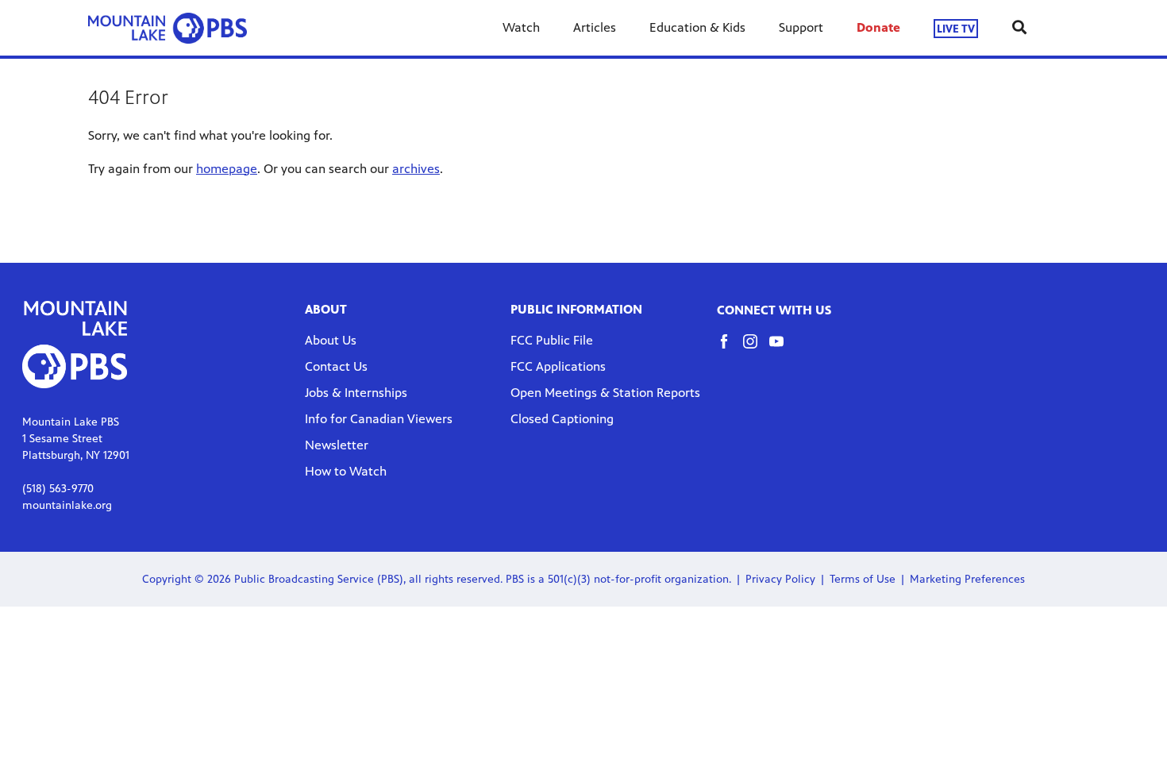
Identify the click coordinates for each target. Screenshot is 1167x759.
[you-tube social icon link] (782, 349)
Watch (521, 27)
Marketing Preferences (967, 579)
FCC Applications (558, 366)
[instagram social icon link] (756, 349)
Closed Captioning (562, 418)
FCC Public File (551, 340)
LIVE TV (956, 28)
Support (801, 27)
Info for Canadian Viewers (379, 418)
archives (416, 168)
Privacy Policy (780, 579)
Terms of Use (862, 579)
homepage (226, 168)
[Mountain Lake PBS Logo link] (167, 28)
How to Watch (346, 471)
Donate (878, 27)
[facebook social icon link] (730, 349)
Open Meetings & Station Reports (605, 392)
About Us (330, 340)
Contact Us (336, 366)
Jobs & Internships (356, 392)
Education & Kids (697, 27)
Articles (594, 27)
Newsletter (336, 445)
